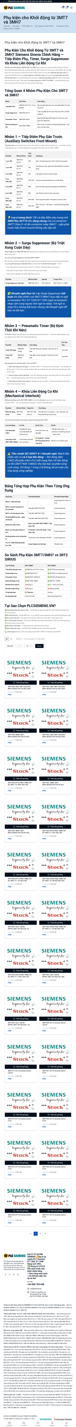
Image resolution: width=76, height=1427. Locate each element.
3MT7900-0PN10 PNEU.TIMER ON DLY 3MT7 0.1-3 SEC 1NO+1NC (19, 976)
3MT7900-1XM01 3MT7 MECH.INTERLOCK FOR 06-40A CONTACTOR (18, 833)
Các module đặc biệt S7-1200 (18, 1324)
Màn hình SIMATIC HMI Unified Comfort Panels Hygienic (43, 1335)
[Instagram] (18, 1274)
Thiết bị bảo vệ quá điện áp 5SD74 (25, 1405)
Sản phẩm (16, 26)
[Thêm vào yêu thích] (33, 677)
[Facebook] (5, 1274)
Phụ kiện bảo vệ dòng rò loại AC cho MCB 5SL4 (18, 1368)
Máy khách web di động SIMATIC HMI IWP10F (49, 1341)
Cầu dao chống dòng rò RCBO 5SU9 (33, 1357)
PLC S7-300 (33, 1324)
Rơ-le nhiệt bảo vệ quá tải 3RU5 (32, 1360)
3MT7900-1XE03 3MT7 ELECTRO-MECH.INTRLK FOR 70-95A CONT (19, 688)
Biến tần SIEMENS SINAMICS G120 (31, 1307)
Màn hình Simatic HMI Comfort (34, 1330)
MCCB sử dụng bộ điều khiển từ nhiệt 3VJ (46, 1368)
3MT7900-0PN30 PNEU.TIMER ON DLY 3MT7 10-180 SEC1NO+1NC (54, 880)
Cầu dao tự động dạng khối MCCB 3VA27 (54, 1349)
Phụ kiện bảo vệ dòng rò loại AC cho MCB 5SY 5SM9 (24, 1373)
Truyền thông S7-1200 (61, 1324)
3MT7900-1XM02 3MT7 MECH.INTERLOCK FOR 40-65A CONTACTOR (53, 785)
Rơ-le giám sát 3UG (25, 1383)
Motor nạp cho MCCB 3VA (40, 1383)
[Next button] (4, 1)
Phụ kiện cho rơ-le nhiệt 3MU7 (28, 1352)
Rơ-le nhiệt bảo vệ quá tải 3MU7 (26, 1391)
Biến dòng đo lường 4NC (28, 1400)
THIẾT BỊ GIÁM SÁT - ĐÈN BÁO (16, 1407)
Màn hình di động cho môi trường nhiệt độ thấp (20, 1341)
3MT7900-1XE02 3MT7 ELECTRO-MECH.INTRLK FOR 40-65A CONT (54, 736)
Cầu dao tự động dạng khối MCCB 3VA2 (53, 1373)
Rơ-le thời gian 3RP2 (30, 1386)
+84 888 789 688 (35, 1284)
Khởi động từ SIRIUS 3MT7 (44, 26)
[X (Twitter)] (9, 1274)
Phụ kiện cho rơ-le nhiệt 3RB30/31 (23, 1355)
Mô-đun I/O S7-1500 (53, 1316)
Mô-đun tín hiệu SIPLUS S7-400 (18, 1316)
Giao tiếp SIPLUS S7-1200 (17, 1327)
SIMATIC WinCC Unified (33, 1338)
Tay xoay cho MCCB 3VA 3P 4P (13, 1386)
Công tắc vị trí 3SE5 (43, 1405)
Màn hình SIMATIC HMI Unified (57, 1343)
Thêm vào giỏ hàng (22, 682)
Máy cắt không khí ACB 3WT (12, 1360)
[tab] (7, 639)
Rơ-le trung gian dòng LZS (12, 1378)
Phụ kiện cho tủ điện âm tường (32, 1394)
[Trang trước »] (45, 1234)
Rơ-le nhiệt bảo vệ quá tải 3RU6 (48, 1352)
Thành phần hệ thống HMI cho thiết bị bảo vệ (54, 1333)
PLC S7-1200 (64, 1316)
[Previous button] (7, 1)
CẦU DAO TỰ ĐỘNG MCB (45, 1365)
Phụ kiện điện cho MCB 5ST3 (18, 1380)
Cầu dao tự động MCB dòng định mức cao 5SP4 (42, 1375)
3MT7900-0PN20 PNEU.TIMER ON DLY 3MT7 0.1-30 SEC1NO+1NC (54, 928)
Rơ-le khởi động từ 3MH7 (28, 1365)
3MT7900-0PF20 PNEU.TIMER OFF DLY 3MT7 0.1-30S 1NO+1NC (54, 832)
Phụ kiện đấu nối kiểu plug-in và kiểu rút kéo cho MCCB (53, 1391)
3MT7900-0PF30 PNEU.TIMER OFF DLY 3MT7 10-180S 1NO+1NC (20, 784)
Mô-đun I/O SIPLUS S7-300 (37, 1316)
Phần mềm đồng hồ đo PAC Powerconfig (49, 1400)
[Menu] (70, 7)
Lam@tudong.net (35, 1289)
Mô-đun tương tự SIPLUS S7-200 (43, 1321)
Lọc (40, 646)
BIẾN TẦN (23, 1310)
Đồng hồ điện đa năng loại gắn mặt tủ (24, 1397)
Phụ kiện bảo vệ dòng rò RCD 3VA (40, 1388)
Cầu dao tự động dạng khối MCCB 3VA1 (58, 1357)
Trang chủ (7, 26)
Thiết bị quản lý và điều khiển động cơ (43, 1402)
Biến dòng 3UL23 (9, 1405)
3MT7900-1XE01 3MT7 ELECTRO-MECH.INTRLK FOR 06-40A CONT (54, 688)
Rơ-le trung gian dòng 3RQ (52, 1380)
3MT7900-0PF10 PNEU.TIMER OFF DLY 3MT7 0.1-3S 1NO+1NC (20, 880)
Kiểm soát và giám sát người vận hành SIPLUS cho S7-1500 (22, 1319)
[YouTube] (14, 1274)
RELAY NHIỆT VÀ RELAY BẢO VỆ (19, 1388)
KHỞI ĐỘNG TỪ (27, 26)
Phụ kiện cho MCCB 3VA (35, 1380)
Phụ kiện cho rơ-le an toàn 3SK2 (45, 1355)
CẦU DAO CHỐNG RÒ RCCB (46, 1370)
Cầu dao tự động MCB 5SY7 (62, 1365)
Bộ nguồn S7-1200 (55, 1327)
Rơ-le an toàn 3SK (57, 1388)
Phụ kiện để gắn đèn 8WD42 (51, 1394)
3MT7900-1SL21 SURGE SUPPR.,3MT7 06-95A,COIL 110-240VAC (19, 1025)
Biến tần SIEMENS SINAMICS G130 (53, 1307)
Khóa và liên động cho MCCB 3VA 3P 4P (50, 1386)
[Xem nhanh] (33, 673)
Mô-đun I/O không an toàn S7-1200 (37, 1327)
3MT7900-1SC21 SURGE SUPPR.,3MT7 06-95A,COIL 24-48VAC (18, 929)
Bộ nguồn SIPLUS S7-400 (45, 1324)
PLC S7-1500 (27, 1321)
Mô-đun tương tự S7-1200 (49, 1319)
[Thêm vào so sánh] (33, 669)
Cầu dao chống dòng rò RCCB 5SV (29, 1349)
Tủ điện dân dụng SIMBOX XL (21, 1402)
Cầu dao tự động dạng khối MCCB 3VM (50, 1362)
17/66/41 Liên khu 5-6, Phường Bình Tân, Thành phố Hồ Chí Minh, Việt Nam (39, 1294)
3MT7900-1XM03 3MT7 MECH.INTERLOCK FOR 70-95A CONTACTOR (18, 737)
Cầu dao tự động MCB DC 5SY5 (32, 1378)
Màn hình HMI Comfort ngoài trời (54, 1330)
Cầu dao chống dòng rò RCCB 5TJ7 (26, 1362)
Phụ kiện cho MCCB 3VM (50, 1378)
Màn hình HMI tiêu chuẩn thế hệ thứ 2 (35, 1343)
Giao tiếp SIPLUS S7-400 (15, 1321)
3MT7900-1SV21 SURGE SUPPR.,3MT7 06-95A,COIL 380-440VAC (53, 977)
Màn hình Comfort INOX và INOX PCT (27, 1333)
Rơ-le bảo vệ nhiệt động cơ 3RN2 (59, 1383)
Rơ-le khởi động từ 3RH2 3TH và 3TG (25, 1370)
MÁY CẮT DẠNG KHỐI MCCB (51, 1360)
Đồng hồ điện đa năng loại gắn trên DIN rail (49, 1397)
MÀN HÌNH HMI (46, 1338)
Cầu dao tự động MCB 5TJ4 (13, 1357)
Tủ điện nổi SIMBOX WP (62, 1402)
